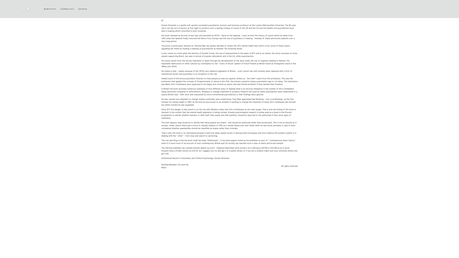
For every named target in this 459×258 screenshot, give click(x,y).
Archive (82, 9)
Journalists (67, 9)
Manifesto (50, 9)
